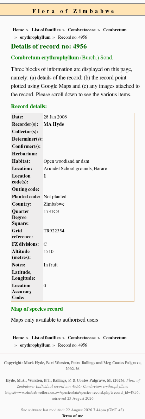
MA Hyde (54, 124)
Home (18, 29)
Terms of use (72, 416)
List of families (46, 29)
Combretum (115, 29)
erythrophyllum (35, 37)
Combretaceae (82, 29)
